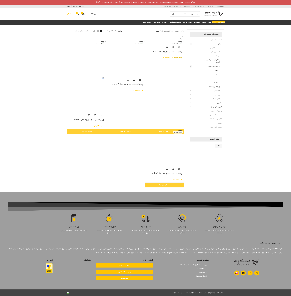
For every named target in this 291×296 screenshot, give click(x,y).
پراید (216, 70)
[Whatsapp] (256, 272)
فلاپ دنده (216, 99)
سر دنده (217, 56)
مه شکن (217, 91)
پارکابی (217, 95)
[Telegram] (243, 272)
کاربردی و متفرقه (216, 119)
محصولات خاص (216, 40)
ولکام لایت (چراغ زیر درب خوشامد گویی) (208, 61)
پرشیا (216, 82)
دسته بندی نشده (216, 127)
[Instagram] (250, 272)
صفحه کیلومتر (215, 48)
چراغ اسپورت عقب (213, 87)
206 (217, 78)
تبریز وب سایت (177, 293)
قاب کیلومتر (215, 52)
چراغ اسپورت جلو (214, 66)
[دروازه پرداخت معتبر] (49, 268)
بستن (180, 41)
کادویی (219, 103)
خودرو (220, 44)
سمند (216, 74)
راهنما (68, 6)
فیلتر (218, 146)
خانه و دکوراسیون (215, 115)
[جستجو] (173, 14)
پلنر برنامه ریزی (216, 111)
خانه (182, 31)
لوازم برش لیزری (216, 107)
